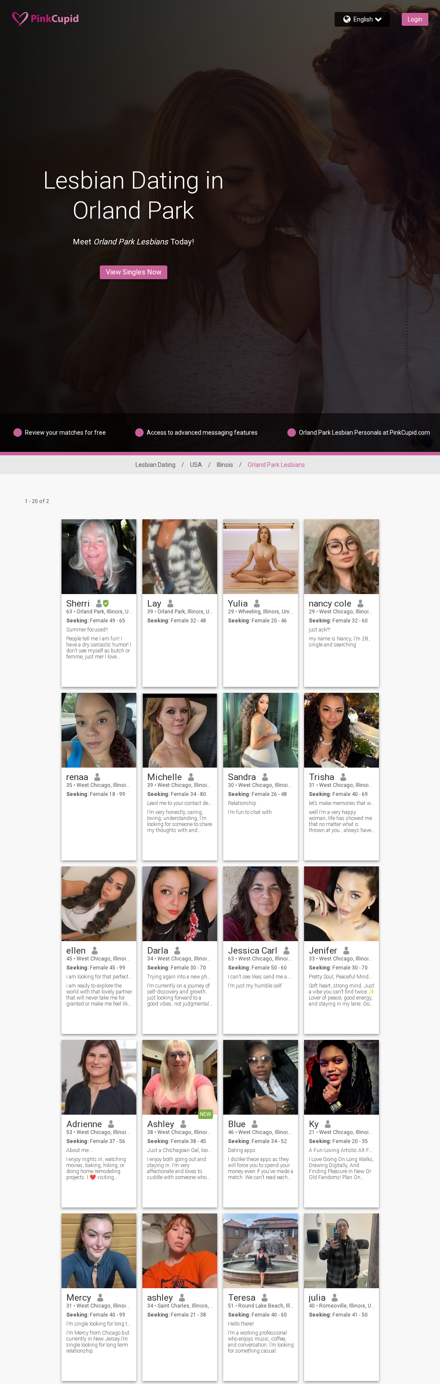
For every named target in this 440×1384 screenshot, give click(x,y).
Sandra (242, 777)
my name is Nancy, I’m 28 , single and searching (339, 642)
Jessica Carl (252, 950)
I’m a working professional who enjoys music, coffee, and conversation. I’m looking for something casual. (261, 1342)
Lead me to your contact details (180, 803)
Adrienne (84, 1124)
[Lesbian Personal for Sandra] (260, 730)
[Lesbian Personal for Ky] (341, 1077)
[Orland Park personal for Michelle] (179, 730)
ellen (76, 950)
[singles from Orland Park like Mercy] (99, 1250)
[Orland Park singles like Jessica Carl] (260, 903)
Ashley (160, 1124)
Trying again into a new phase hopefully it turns (180, 977)
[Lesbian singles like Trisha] (341, 730)
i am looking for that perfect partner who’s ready (99, 977)
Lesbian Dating (155, 464)
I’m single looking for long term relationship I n (99, 1324)
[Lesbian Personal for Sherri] (99, 556)
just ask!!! (319, 630)
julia (317, 1298)
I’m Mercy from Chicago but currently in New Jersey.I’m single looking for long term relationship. (97, 1342)
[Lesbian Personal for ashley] (179, 1250)
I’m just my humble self (255, 986)
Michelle (164, 777)
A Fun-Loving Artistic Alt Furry (342, 1150)
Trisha (321, 777)
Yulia (238, 603)
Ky (314, 1124)
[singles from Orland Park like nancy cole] (341, 556)
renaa (77, 777)
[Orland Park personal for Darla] (179, 903)
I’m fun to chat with (250, 812)
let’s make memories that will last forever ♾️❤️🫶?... (342, 803)
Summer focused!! (87, 630)
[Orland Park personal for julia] (341, 1250)
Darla (157, 950)
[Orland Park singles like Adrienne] (99, 1077)
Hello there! (241, 1324)
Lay (154, 603)
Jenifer (323, 950)
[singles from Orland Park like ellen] (99, 903)
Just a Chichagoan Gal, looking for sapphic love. (180, 1150)
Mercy (78, 1298)
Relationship (242, 803)
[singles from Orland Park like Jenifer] (341, 903)
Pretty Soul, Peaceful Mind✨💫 (342, 977)
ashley (160, 1298)
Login (415, 19)
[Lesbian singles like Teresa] (260, 1250)
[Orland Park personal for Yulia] (260, 556)
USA (196, 464)
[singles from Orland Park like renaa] (99, 730)
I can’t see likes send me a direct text (261, 977)
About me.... (80, 1150)
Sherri (78, 603)
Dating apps (241, 1150)
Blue (237, 1124)
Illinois (225, 464)
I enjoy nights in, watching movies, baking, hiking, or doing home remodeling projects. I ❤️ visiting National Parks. (96, 1168)
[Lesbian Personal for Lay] (179, 556)
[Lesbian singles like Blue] (260, 1077)
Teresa (241, 1298)
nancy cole (330, 603)
